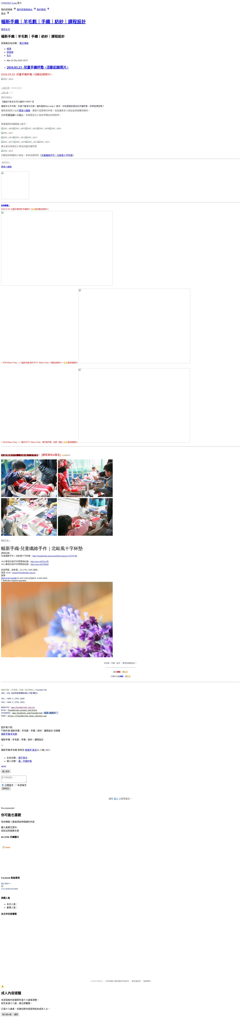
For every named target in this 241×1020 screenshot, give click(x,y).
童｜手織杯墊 (25, 761)
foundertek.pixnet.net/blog (22, 710)
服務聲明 (147, 981)
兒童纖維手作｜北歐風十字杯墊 (57, 155)
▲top (3, 766)
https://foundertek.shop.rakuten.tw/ (27, 716)
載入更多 (5, 771)
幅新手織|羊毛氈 (9, 734)
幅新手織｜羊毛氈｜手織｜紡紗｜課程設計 (43, 21)
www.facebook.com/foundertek (27, 713)
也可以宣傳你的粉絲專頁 (9, 889)
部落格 (10, 52)
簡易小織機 (24, 110)
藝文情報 (24, 43)
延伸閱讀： (5, 205)
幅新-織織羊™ (51, 713)
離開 (16, 1014)
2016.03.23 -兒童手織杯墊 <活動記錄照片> (38, 67)
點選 (33, 209)
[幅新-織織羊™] (2, 886)
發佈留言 (5, 788)
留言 (34, 750)
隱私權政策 (136, 981)
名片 (9, 55)
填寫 (63, 455)
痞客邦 (28, 750)
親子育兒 (22, 758)
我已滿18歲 (6, 1014)
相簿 (9, 49)
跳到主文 (5, 29)
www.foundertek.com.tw (23, 707)
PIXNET (100, 981)
